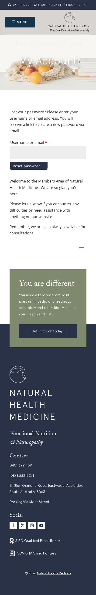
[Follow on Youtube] (41, 525)
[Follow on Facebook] (13, 525)
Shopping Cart (50, 5)
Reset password (27, 166)
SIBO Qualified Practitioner (37, 540)
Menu (22, 22)
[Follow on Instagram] (32, 525)
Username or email (28, 142)
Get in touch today (46, 331)
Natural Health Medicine (54, 573)
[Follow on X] (22, 525)
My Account (22, 5)
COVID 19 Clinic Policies (36, 553)
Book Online (78, 5)
